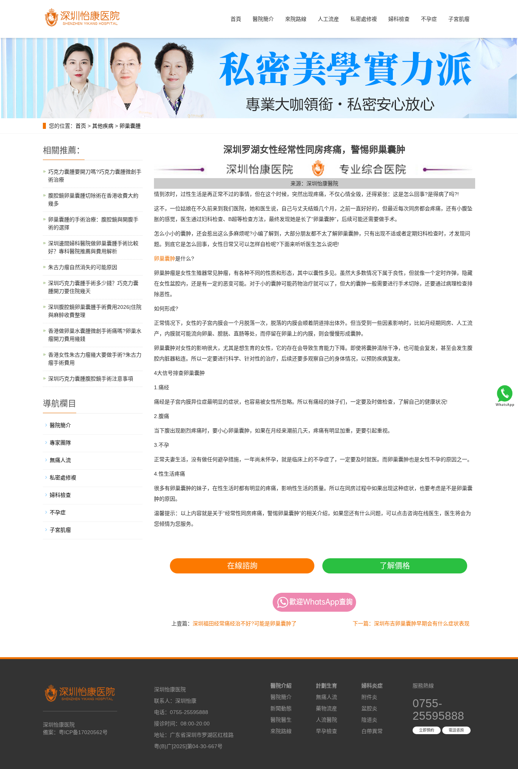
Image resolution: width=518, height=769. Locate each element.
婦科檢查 (399, 19)
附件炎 (369, 697)
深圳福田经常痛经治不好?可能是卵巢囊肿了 (245, 623)
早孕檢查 (326, 731)
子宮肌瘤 (458, 19)
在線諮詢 (242, 566)
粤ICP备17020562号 (83, 732)
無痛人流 (60, 460)
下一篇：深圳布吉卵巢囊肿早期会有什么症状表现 (411, 623)
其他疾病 (102, 126)
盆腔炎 (369, 708)
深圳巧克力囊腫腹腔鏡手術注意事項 (90, 379)
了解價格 (395, 566)
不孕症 (429, 19)
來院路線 (295, 19)
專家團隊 (60, 443)
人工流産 (328, 19)
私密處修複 (363, 19)
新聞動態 (281, 708)
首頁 (236, 19)
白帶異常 (372, 731)
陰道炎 (369, 720)
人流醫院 (326, 720)
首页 (80, 126)
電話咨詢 (456, 730)
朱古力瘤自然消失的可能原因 (82, 267)
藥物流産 (326, 708)
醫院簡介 (263, 19)
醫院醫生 (281, 720)
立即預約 (426, 730)
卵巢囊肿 (164, 258)
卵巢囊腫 (130, 126)
